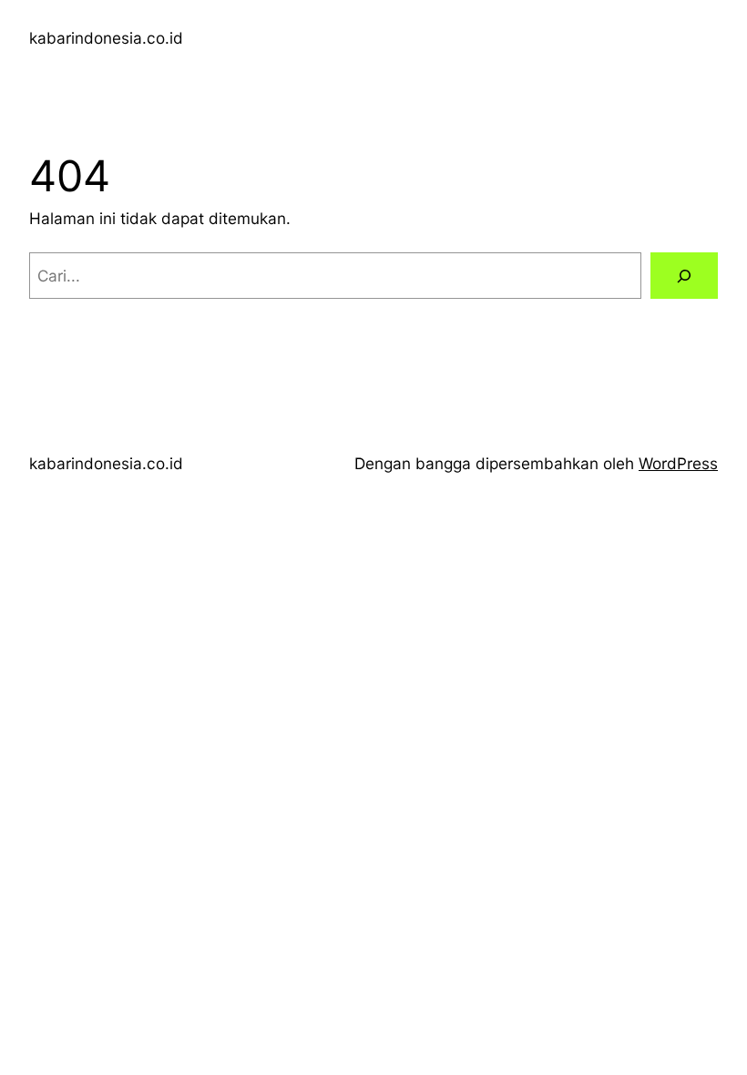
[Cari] (684, 275)
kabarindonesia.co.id (106, 37)
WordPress (678, 463)
